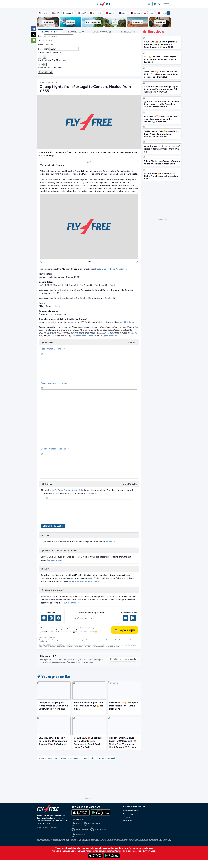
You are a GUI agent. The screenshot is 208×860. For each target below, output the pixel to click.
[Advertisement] (89, 780)
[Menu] (39, 3)
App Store (50, 335)
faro (85, 758)
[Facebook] (44, 618)
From (40, 36)
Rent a (126, 32)
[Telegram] (58, 618)
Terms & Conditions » (130, 811)
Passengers (43, 49)
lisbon (93, 758)
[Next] (168, 13)
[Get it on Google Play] (133, 618)
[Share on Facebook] (33, 28)
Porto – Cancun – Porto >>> (54, 383)
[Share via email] (33, 40)
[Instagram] (51, 618)
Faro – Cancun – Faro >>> (53, 349)
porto (101, 758)
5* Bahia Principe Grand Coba (69, 490)
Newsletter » (127, 821)
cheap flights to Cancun (48, 758)
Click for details (52, 526)
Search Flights (45, 72)
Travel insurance (54, 590)
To (39, 40)
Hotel (91, 484)
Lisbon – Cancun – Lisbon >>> (55, 449)
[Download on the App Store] (125, 618)
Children (42, 60)
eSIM (46, 569)
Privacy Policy (74, 840)
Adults (41, 52)
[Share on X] (33, 34)
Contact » (126, 817)
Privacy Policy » (128, 814)
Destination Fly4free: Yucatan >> (111, 269)
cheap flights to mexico (70, 758)
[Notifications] (149, 3)
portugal (111, 758)
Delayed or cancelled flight (61, 550)
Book (48, 32)
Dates (40, 44)
